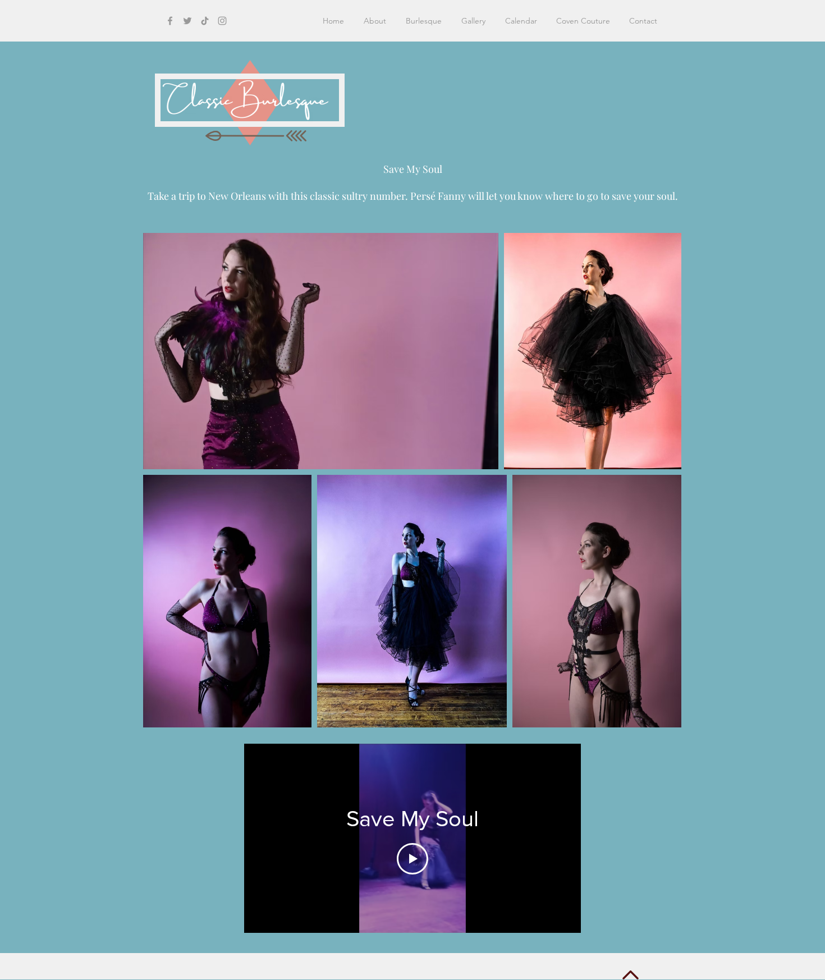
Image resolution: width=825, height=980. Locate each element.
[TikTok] (204, 20)
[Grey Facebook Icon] (170, 20)
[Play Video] (412, 858)
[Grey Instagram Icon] (222, 20)
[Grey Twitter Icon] (187, 20)
